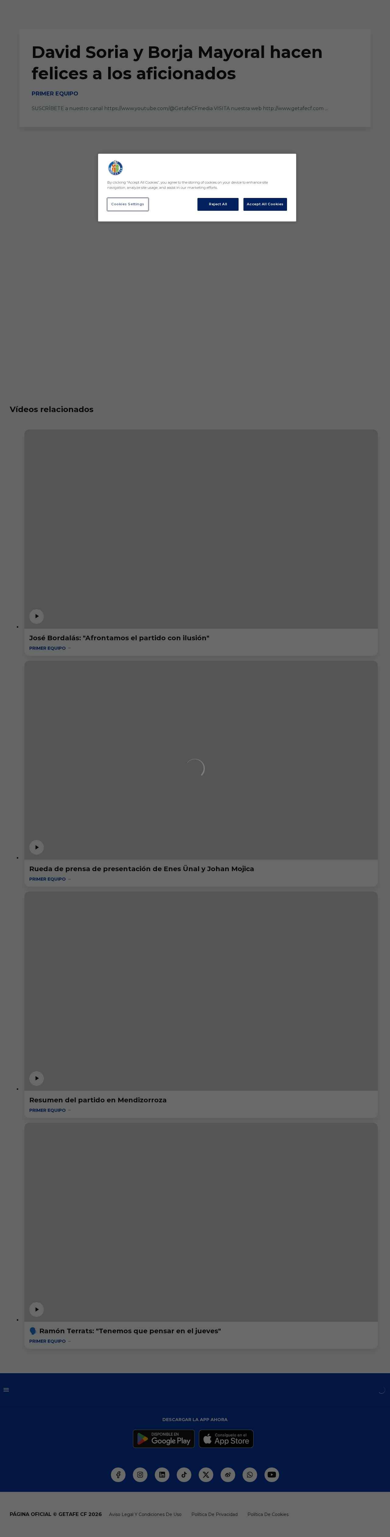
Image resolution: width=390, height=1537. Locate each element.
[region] (197, 187)
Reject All (218, 204)
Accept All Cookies (265, 204)
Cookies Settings (127, 204)
